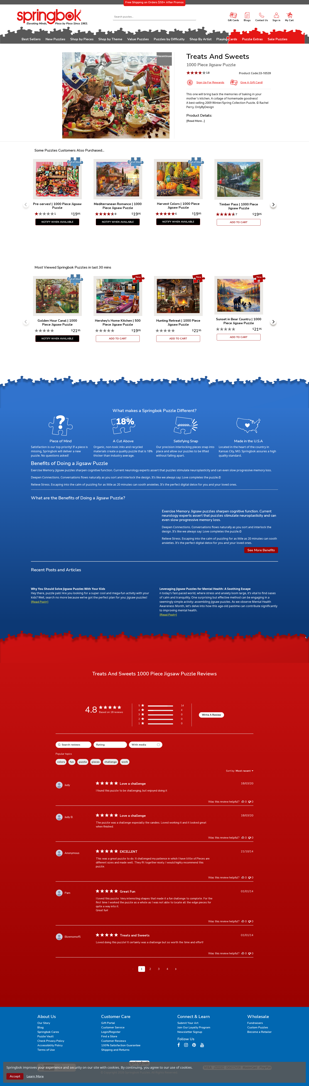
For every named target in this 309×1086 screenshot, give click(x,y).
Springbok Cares (48, 1032)
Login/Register (111, 1032)
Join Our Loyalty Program (193, 1027)
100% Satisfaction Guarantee (120, 1045)
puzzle (83, 762)
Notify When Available (57, 222)
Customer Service (112, 1027)
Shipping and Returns (115, 1050)
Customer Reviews (113, 1041)
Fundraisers (255, 1023)
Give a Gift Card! (251, 82)
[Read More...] (195, 121)
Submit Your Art (187, 1023)
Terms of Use (46, 1050)
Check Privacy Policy (50, 1041)
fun (72, 762)
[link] (161, 724)
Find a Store (109, 1036)
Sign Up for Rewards (210, 82)
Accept (15, 1076)
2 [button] (150, 969)
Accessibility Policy (50, 1045)
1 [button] (142, 969)
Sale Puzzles (277, 39)
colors (61, 762)
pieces (95, 762)
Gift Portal (108, 1023)
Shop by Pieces (82, 39)
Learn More (35, 1076)
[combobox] (154, 16)
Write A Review (211, 715)
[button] (133, 969)
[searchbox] (73, 745)
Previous (26, 204)
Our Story (43, 1023)
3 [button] (159, 969)
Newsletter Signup (189, 1032)
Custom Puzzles (257, 1027)
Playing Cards (226, 39)
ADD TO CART (238, 222)
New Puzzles (55, 39)
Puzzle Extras (252, 39)
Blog (40, 1027)
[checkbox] (145, 745)
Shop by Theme (110, 39)
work (125, 762)
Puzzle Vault (45, 1036)
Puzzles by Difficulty (169, 39)
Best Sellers (31, 39)
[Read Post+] (39, 602)
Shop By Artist (201, 39)
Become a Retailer (259, 1032)
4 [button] (167, 969)
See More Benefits (261, 550)
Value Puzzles (138, 39)
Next (273, 204)
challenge (110, 762)
